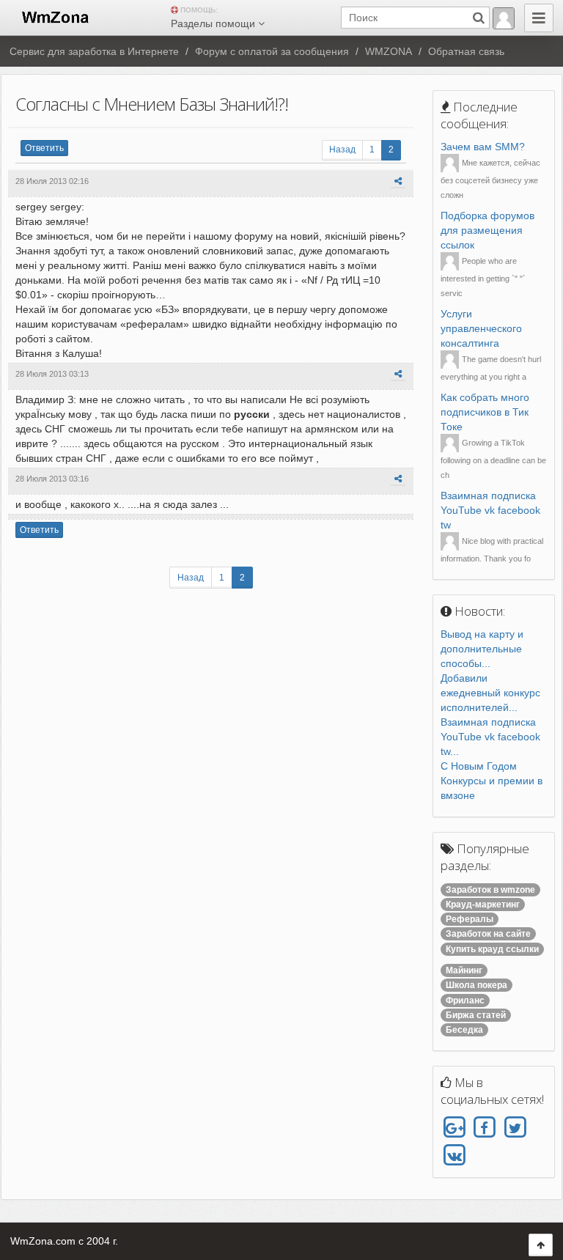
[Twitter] (515, 1128)
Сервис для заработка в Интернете (94, 51)
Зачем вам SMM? (483, 146)
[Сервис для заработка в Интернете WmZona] (54, 16)
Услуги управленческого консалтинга (481, 328)
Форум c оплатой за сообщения (272, 51)
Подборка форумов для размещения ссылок (487, 230)
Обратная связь (466, 51)
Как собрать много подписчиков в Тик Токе (485, 411)
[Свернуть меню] (538, 18)
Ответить (44, 148)
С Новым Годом (479, 766)
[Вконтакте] (454, 1155)
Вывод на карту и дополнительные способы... (482, 648)
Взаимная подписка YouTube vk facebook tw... (490, 736)
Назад (342, 149)
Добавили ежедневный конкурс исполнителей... (490, 692)
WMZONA (388, 51)
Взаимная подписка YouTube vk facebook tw (490, 510)
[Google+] (454, 1128)
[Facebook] (484, 1128)
